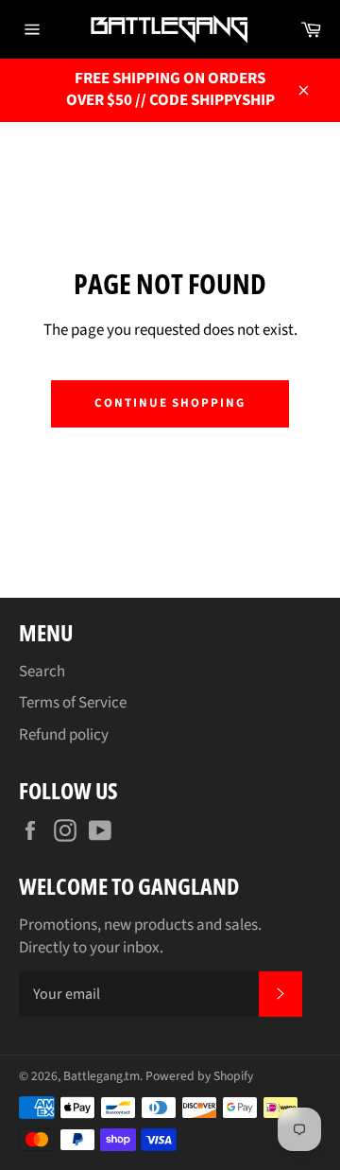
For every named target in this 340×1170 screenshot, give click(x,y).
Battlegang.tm (101, 1076)
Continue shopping (170, 402)
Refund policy (64, 735)
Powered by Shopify (199, 1076)
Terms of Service (73, 702)
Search (42, 671)
